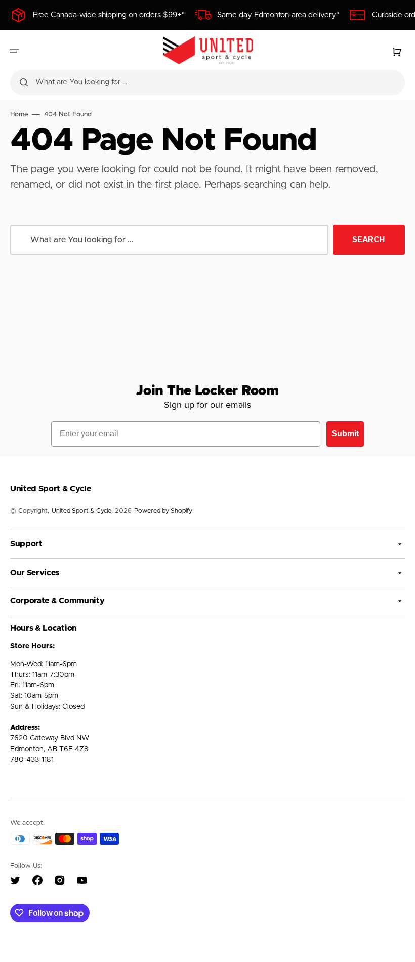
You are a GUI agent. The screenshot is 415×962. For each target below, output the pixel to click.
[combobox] (207, 82)
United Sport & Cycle (81, 511)
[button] (14, 50)
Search (368, 239)
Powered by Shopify (163, 511)
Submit (345, 433)
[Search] (23, 82)
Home (19, 114)
